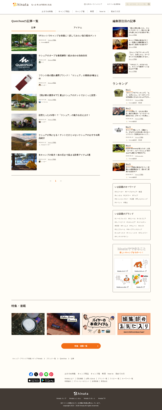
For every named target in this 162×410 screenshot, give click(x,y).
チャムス (125, 226)
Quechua (63, 358)
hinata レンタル (75, 398)
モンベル (132, 218)
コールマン (142, 222)
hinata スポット (89, 398)
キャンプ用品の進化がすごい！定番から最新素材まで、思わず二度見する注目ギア (139, 42)
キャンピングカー (122, 199)
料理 (92, 11)
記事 (33, 27)
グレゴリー (143, 233)
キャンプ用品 (63, 11)
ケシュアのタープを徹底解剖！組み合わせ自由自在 (63, 55)
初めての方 (115, 11)
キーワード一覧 (127, 378)
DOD (117, 226)
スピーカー (120, 192)
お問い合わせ (90, 378)
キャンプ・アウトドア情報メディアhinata (27, 358)
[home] (81, 393)
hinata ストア (61, 398)
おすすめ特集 (47, 11)
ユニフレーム (120, 229)
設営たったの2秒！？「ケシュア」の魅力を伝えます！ (64, 115)
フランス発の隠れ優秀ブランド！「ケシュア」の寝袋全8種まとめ (69, 76)
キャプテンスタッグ (135, 229)
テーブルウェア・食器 (134, 192)
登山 (126, 202)
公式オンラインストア (94, 4)
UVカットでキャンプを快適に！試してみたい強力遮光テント (68, 36)
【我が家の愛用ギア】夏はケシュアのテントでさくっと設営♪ (68, 95)
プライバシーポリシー (81, 381)
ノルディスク (120, 233)
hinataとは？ (69, 378)
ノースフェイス (121, 218)
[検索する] (149, 4)
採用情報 (95, 381)
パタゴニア (142, 218)
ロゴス (141, 226)
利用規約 (68, 381)
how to (102, 11)
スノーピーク (120, 222)
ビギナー (128, 195)
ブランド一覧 (51, 358)
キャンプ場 (80, 11)
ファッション (139, 156)
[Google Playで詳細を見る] (48, 381)
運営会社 (104, 381)
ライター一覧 (114, 378)
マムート (134, 226)
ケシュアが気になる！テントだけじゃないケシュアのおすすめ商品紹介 (69, 136)
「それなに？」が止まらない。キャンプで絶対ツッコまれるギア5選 (139, 67)
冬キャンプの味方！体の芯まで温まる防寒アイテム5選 (64, 155)
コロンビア (132, 222)
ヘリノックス (132, 233)
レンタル (119, 195)
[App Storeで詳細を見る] (34, 381)
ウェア (135, 195)
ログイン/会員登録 (113, 4)
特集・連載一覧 (81, 346)
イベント (119, 202)
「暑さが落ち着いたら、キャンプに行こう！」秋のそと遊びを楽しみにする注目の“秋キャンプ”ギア (139, 30)
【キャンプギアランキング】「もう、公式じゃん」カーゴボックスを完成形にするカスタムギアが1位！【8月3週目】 (139, 55)
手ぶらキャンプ (141, 199)
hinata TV (101, 398)
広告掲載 (80, 378)
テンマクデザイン (122, 236)
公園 (132, 199)
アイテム (78, 27)
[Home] (32, 5)
